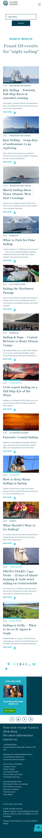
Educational (15, 475)
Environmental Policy (11, 772)
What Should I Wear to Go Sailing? (15, 784)
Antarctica (13, 236)
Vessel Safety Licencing (11, 777)
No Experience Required (19, 433)
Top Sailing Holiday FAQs (12, 782)
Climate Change (8, 769)
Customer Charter (9, 767)
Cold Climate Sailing (17, 284)
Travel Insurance (9, 792)
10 (33, 664)
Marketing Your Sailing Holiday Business (18, 754)
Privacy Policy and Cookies (12, 774)
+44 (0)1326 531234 (9, 745)
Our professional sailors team (13, 757)
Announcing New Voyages (20, 86)
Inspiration (13, 333)
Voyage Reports (15, 383)
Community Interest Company (14, 759)
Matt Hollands (15, 821)
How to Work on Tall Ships (12, 764)
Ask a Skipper (8, 794)
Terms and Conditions (11, 789)
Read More (7, 112)
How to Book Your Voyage (12, 787)
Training (12, 521)
